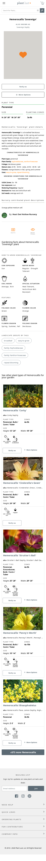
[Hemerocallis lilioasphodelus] (23, 710)
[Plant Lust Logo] (24, 3)
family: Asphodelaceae (13, 348)
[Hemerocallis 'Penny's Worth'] (23, 638)
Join (36, 788)
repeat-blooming (23, 172)
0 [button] (42, 2)
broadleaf (8, 340)
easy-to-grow (11, 172)
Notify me (23, 87)
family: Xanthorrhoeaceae (15, 355)
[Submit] (42, 10)
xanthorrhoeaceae (31, 161)
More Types (32, 233)
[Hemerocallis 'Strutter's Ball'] (23, 563)
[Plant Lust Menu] (3, 3)
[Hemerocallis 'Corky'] (23, 416)
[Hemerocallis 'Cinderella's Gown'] (23, 488)
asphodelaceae (17, 161)
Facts (13, 233)
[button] (38, 10)
